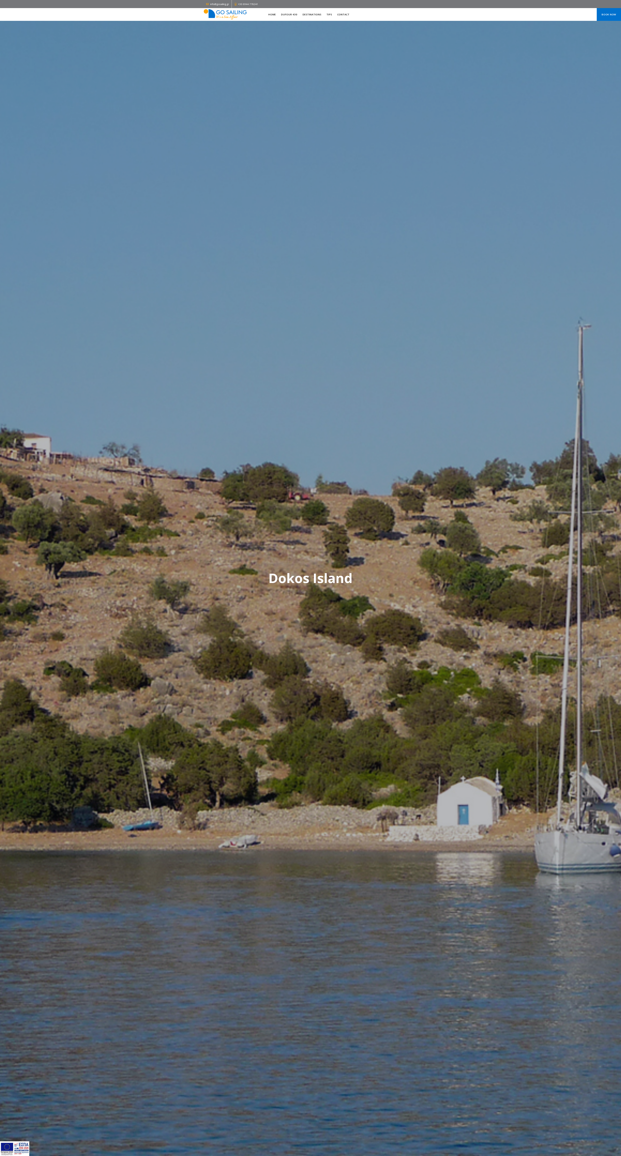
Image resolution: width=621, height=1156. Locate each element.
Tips (329, 14)
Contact (343, 14)
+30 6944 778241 (248, 4)
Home (272, 14)
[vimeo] (362, 14)
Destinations (312, 14)
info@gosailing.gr (219, 4)
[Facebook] (353, 14)
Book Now (609, 14)
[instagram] (358, 14)
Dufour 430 (289, 14)
